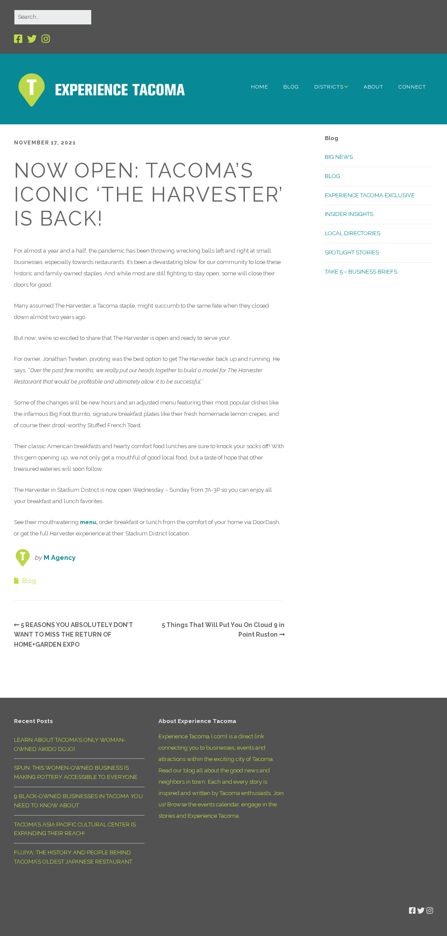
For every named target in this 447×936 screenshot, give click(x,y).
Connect (412, 87)
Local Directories (352, 233)
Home (259, 87)
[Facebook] (19, 39)
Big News (339, 157)
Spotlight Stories (352, 252)
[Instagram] (46, 39)
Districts (329, 87)
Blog (291, 87)
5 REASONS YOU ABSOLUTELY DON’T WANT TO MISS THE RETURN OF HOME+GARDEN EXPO (73, 634)
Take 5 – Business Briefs (361, 271)
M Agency (60, 558)
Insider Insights (349, 214)
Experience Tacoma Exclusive (370, 195)
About (373, 87)
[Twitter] (31, 39)
